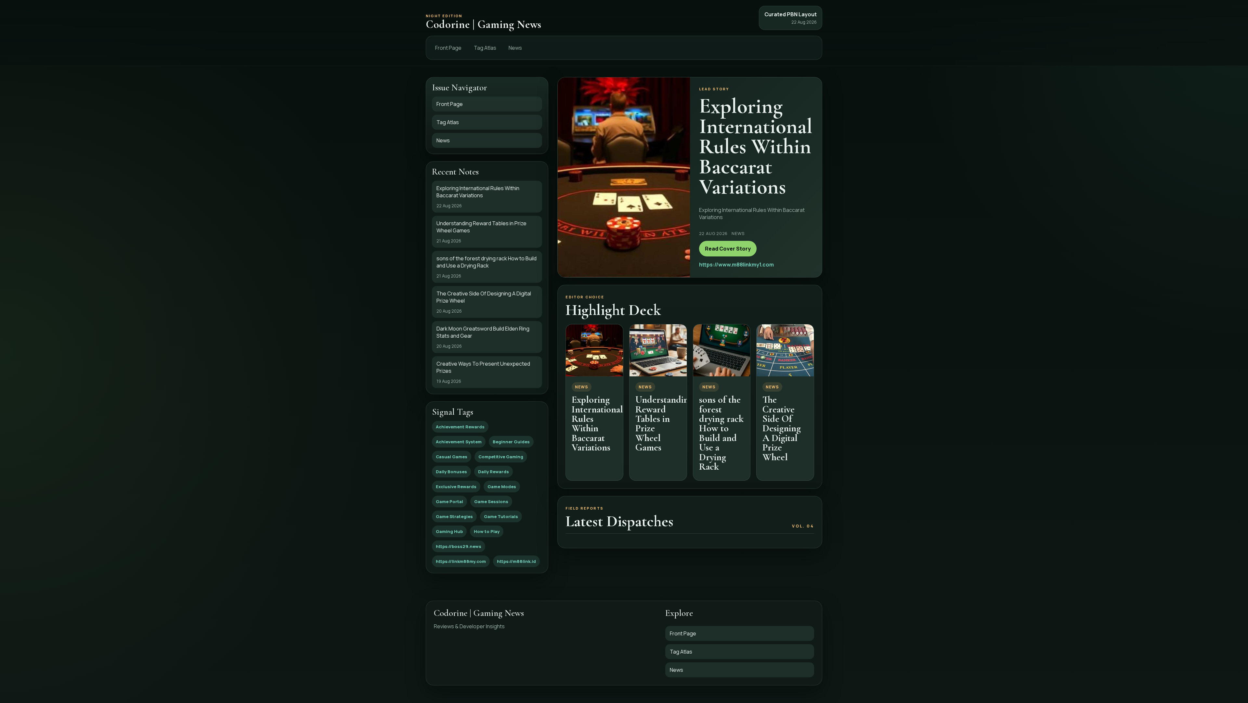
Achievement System (459, 442)
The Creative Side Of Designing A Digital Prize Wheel (781, 428)
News (515, 47)
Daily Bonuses (451, 472)
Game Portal (449, 501)
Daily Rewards (493, 472)
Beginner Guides (511, 442)
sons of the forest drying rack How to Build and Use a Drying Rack (721, 433)
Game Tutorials (501, 516)
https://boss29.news (458, 546)
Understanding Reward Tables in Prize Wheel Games (664, 423)
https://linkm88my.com (461, 561)
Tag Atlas (485, 47)
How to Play (487, 531)
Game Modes (502, 486)
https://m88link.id (516, 561)
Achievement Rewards (460, 427)
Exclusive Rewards (456, 486)
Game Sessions (491, 501)
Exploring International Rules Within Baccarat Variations (597, 423)
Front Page (448, 47)
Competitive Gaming (500, 457)
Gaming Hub (449, 531)
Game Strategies (454, 516)
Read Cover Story (728, 248)
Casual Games (451, 457)
